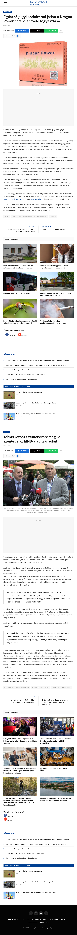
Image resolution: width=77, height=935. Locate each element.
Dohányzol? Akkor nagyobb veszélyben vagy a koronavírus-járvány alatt (55, 267)
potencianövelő (42, 216)
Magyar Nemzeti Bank (22, 687)
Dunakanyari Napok (48, 928)
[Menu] (5, 3)
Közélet (7, 432)
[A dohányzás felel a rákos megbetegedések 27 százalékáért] (57, 308)
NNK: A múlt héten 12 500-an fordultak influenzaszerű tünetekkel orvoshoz (18, 267)
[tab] (10, 334)
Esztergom (36, 920)
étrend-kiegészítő (29, 216)
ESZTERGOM (26, 386)
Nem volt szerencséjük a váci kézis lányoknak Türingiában (36, 414)
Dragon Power (16, 216)
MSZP (47, 687)
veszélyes (53, 216)
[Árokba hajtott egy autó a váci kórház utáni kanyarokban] (9, 405)
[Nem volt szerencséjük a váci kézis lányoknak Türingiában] (9, 416)
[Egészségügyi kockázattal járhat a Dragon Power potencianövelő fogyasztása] (38, 63)
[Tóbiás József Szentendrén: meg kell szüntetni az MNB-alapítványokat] (38, 483)
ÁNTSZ (6, 216)
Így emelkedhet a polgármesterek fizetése (53, 770)
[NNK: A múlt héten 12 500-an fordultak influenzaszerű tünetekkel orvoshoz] (20, 253)
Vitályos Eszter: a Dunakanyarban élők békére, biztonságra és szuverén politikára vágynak (37, 361)
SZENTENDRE (14, 386)
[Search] (71, 3)
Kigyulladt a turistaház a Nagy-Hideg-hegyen (21, 379)
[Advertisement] (38, 109)
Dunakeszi (25, 920)
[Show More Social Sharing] (61, 31)
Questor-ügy (56, 687)
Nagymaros (53, 920)
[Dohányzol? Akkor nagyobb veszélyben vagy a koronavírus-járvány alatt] (57, 253)
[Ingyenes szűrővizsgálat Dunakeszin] (20, 281)
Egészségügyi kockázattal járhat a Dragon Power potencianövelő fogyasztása (55, 702)
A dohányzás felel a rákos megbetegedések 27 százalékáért (53, 322)
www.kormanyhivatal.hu (12, 199)
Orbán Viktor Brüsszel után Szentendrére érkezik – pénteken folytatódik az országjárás (36, 365)
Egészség (7, 11)
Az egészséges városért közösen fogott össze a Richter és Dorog (56, 294)
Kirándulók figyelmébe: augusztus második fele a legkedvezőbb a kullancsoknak (20, 322)
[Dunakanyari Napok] (38, 3)
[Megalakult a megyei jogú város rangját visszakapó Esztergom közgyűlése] (57, 786)
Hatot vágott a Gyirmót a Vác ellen (55, 229)
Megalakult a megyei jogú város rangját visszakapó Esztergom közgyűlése (55, 799)
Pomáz (63, 920)
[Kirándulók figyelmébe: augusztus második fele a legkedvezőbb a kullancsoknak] (20, 308)
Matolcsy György (37, 687)
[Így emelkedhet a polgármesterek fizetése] (57, 756)
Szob (42, 923)
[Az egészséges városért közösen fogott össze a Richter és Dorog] (57, 281)
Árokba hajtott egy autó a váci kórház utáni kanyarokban (25, 374)
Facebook (12, 335)
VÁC (6, 386)
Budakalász (13, 920)
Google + (24, 335)
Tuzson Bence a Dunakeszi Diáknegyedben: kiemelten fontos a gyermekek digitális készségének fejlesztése (20, 771)
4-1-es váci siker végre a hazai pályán (18, 370)
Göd (45, 920)
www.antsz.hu (36, 199)
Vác (48, 923)
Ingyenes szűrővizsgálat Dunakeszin (17, 293)
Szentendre (32, 923)
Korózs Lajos (8, 687)
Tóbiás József (66, 687)
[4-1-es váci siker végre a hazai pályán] (9, 395)
